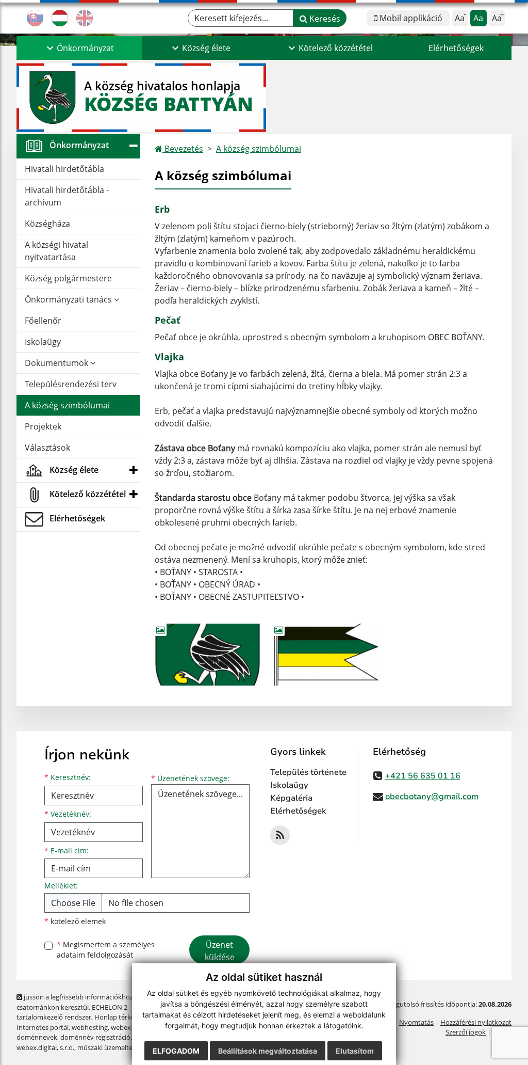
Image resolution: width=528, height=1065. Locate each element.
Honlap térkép (116, 1017)
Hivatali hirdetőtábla (64, 168)
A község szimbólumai (67, 405)
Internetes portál (42, 1027)
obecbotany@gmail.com (431, 796)
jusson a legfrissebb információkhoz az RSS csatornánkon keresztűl (85, 1001)
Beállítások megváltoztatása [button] (267, 1050)
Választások (47, 447)
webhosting (90, 1027)
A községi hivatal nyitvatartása (56, 251)
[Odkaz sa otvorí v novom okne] (280, 835)
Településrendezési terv (71, 384)
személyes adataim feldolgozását (106, 950)
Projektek (43, 426)
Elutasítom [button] (355, 1050)
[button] (79, 48)
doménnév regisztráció (95, 1037)
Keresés (323, 18)
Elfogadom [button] (176, 1050)
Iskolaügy (43, 341)
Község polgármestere (68, 278)
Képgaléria (291, 798)
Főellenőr (43, 320)
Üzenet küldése (220, 951)
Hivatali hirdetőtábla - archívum (67, 196)
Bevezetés (182, 148)
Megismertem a (106, 950)
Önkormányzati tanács (69, 299)
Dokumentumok (57, 363)
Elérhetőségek (456, 48)
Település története (308, 772)
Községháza (47, 223)
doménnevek (36, 1037)
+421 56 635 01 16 (422, 776)
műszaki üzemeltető (108, 1047)
